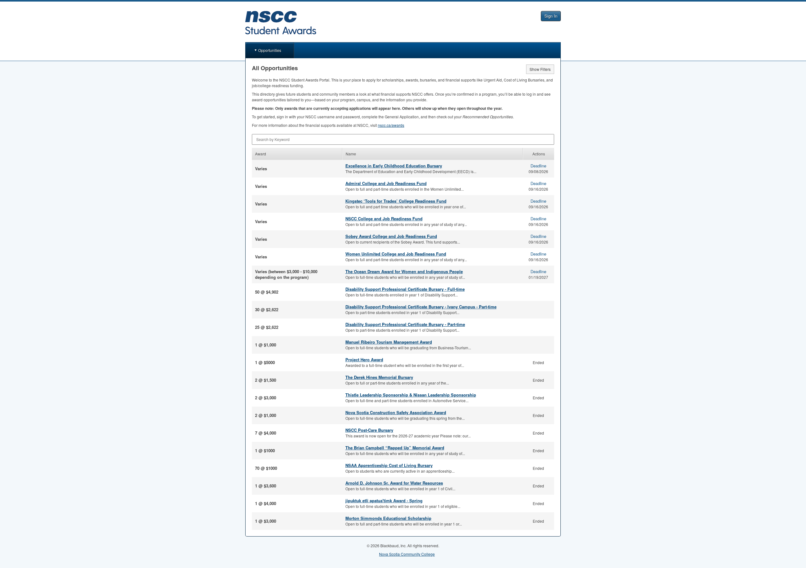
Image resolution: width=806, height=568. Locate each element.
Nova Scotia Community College (407, 554)
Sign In (550, 16)
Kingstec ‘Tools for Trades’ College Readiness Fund (395, 201)
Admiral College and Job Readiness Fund (386, 183)
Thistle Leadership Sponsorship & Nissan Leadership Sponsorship (410, 395)
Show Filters (540, 69)
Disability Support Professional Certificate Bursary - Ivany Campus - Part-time (421, 307)
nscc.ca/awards (391, 125)
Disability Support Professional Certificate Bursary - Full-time (405, 289)
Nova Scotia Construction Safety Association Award (395, 412)
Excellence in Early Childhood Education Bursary (393, 166)
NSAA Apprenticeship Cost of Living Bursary (389, 465)
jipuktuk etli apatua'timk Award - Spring (384, 500)
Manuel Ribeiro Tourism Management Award (388, 342)
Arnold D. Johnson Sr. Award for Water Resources (394, 483)
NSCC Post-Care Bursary (369, 430)
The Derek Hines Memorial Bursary (379, 377)
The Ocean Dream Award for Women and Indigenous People (404, 271)
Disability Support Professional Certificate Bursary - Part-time (405, 324)
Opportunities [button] (269, 50)
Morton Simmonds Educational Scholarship (388, 518)
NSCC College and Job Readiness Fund (384, 219)
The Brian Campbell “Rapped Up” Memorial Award (394, 448)
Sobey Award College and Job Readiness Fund (391, 236)
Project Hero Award (364, 360)
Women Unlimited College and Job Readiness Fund (395, 254)
